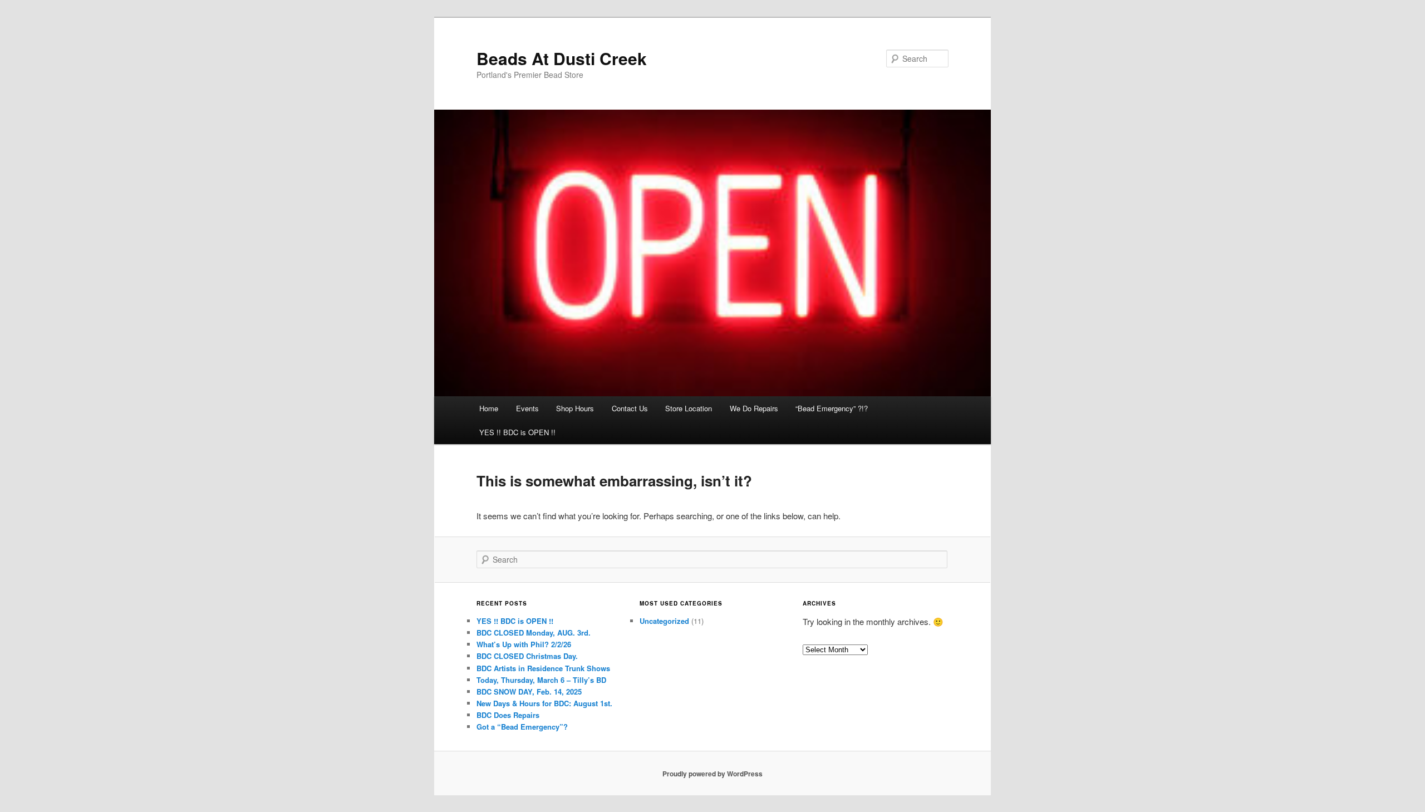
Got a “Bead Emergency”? (522, 726)
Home (488, 408)
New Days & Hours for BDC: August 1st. (544, 703)
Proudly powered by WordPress (712, 774)
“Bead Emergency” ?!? (831, 408)
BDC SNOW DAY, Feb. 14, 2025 (529, 691)
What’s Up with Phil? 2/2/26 (523, 644)
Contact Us (630, 408)
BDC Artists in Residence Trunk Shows (543, 668)
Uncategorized (664, 621)
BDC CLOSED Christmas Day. (527, 656)
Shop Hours (575, 408)
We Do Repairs (754, 408)
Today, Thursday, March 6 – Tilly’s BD (541, 680)
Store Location (688, 408)
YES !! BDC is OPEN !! (517, 432)
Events (527, 408)
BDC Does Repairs (507, 715)
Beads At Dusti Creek (561, 58)
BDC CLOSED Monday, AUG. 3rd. (533, 632)
